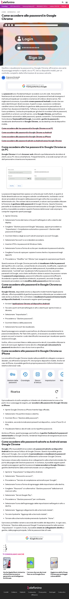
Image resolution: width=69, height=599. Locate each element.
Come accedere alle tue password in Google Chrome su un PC (27, 128)
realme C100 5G (54, 6)
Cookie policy (32, 592)
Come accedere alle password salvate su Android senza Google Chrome (32, 141)
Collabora (14, 592)
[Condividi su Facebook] (5, 545)
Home (4, 12)
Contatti (6, 592)
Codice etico (61, 592)
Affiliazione (34, 595)
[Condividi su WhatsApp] (5, 551)
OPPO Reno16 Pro (15, 6)
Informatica (12, 12)
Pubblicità (22, 592)
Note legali (52, 592)
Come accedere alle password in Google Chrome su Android (27, 132)
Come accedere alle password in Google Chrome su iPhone (26, 136)
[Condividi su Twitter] (6, 547)
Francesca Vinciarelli (13, 77)
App (19, 12)
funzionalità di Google (21, 119)
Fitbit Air (64, 6)
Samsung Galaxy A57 (28, 6)
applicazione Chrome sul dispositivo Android (30, 303)
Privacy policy (42, 592)
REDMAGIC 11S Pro (42, 6)
